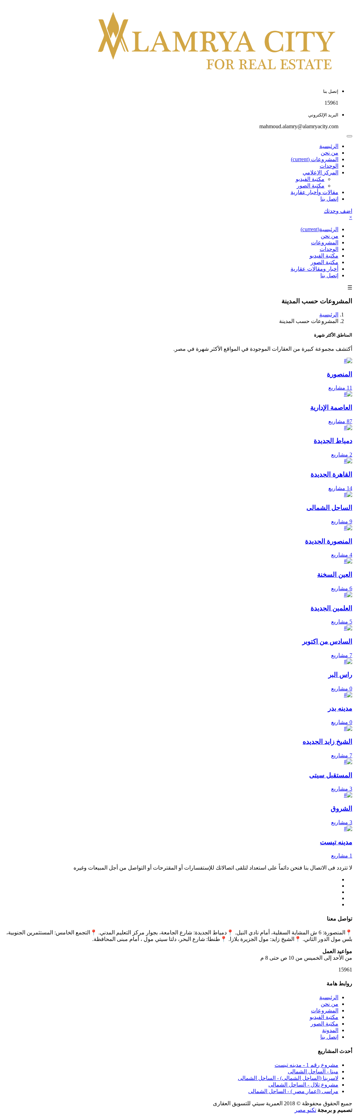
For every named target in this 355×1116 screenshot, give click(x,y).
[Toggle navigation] (349, 136)
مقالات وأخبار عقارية (314, 192)
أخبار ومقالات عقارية (314, 269)
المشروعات (314, 159)
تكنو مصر (305, 1110)
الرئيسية (328, 146)
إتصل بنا (329, 199)
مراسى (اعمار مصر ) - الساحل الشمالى (293, 1091)
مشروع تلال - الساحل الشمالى (303, 1085)
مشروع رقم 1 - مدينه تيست (306, 1065)
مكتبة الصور (310, 186)
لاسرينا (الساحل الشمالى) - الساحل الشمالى (288, 1078)
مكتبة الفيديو (310, 179)
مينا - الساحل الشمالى (313, 1071)
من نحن (329, 153)
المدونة (330, 1030)
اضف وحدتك (338, 211)
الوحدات (329, 166)
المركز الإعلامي (320, 172)
